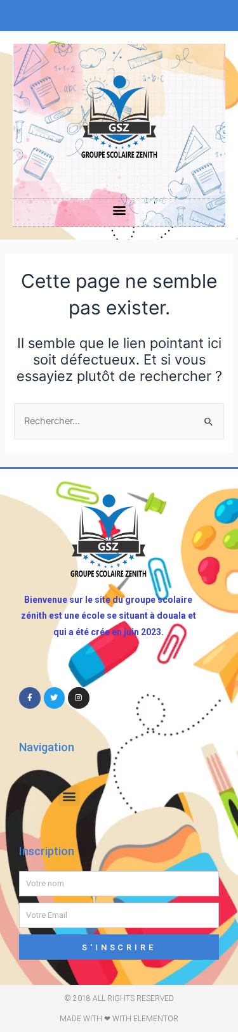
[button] (119, 209)
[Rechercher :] (118, 421)
